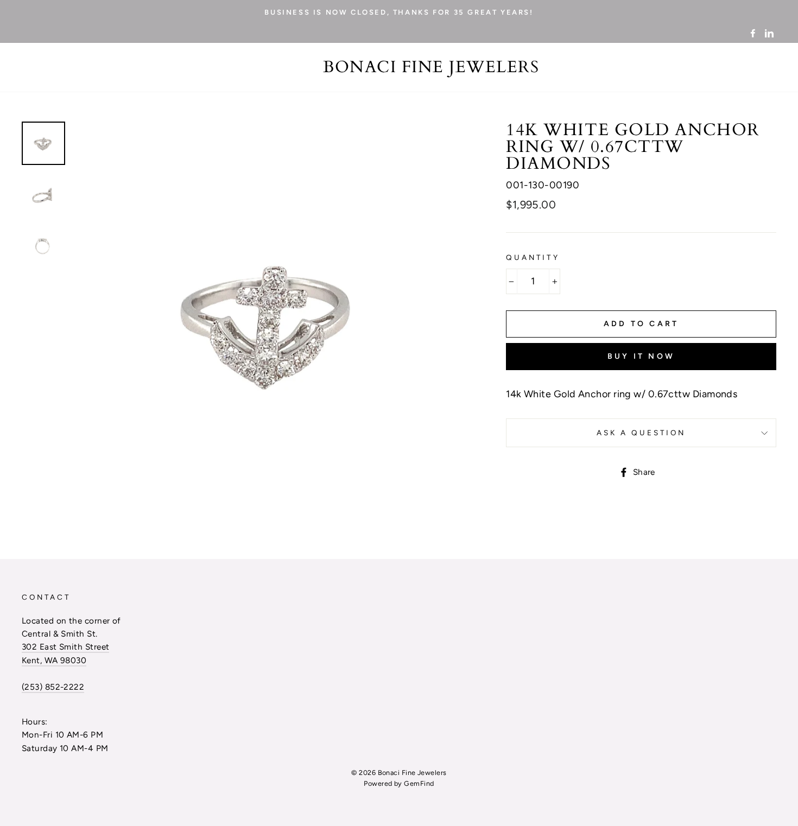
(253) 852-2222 (53, 687)
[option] (399, 11)
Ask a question (641, 432)
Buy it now (641, 356)
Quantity (532, 257)
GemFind (419, 783)
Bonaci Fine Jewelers (431, 67)
